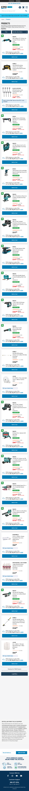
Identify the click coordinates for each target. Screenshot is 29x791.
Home (2, 19)
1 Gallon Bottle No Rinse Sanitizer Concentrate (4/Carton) (18, 566)
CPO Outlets (18, 0)
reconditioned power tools (9, 725)
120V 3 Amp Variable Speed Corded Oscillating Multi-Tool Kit (19, 277)
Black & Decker (17, 88)
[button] (20, 32)
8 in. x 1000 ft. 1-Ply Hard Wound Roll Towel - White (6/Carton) (18, 645)
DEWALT (20, 728)
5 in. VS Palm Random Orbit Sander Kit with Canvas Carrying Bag (19, 250)
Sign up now (21, 752)
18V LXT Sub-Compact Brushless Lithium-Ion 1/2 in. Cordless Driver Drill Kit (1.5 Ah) (20, 223)
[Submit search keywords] (26, 11)
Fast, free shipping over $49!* (14, 3)
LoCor (14, 376)
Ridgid (20, 730)
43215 (21, 53)
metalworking (22, 726)
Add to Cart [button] (14, 57)
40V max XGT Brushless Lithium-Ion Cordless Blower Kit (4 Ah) (19, 594)
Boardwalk (16, 534)
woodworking (12, 726)
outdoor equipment (21, 725)
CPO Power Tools (11, 0)
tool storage (5, 726)
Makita (14, 36)
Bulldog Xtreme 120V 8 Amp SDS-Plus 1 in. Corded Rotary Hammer (19, 119)
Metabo (16, 730)
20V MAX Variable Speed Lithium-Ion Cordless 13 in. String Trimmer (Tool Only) (19, 621)
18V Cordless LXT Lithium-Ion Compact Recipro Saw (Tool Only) (19, 40)
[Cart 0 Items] (23, 7)
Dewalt (14, 63)
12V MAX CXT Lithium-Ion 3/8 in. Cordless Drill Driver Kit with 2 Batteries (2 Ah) (20, 460)
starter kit (4, 733)
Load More (14, 674)
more (3, 731)
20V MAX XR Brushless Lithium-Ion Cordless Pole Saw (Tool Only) (20, 355)
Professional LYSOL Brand (20, 562)
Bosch (14, 116)
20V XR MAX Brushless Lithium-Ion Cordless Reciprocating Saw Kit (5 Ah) (19, 67)
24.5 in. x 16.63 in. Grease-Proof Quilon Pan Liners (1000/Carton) (19, 538)
